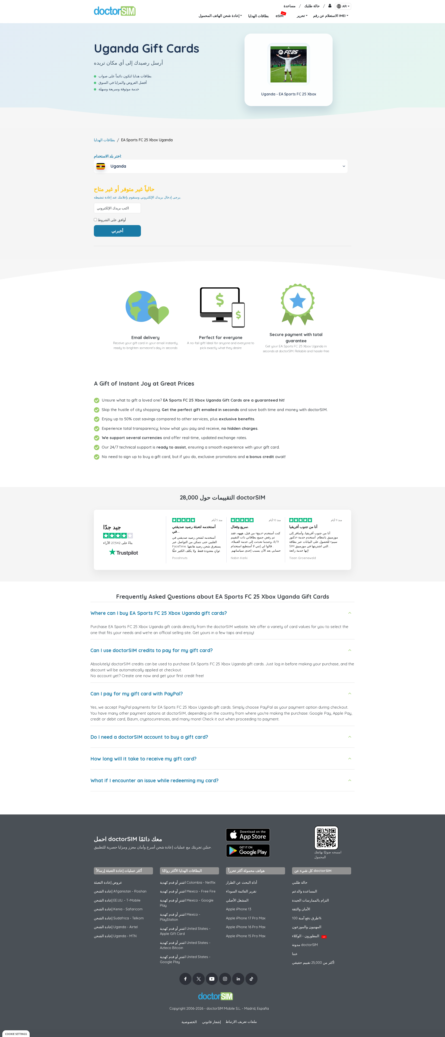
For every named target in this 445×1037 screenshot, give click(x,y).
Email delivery (145, 337)
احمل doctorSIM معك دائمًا (128, 838)
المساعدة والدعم (304, 891)
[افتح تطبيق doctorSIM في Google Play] (248, 850)
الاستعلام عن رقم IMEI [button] (329, 15)
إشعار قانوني (211, 1022)
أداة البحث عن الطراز (241, 882)
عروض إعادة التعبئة (108, 882)
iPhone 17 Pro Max (245, 918)
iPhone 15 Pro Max (245, 936)
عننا (295, 954)
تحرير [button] (301, 15)
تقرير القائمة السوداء (241, 891)
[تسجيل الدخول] (330, 6)
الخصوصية (189, 1022)
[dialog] (16, 1033)
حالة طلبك (312, 6)
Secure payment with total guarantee (296, 337)
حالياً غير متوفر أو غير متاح (124, 189)
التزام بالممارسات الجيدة (310, 900)
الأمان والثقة (301, 909)
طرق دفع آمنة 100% (306, 918)
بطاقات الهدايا (104, 140)
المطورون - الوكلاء (308, 936)
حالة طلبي (299, 882)
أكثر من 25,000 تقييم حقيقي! (313, 962)
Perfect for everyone (220, 337)
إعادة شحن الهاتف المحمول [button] (219, 15)
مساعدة (290, 6)
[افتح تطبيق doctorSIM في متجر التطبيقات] (248, 834)
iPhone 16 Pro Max (245, 927)
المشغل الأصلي (237, 900)
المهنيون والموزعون (306, 927)
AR (344, 6)
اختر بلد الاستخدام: (108, 156)
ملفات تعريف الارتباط (241, 1021)
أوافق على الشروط (111, 220)
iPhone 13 (238, 909)
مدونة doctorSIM (305, 945)
